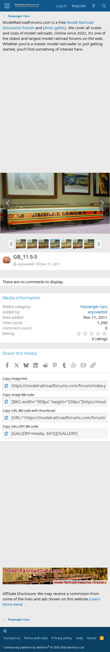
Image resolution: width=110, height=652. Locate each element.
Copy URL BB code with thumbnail (29, 410)
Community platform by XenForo (44, 647)
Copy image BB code (18, 394)
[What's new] (94, 5)
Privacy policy (61, 638)
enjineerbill (25, 264)
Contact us (12, 638)
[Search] (104, 5)
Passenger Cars (94, 306)
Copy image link (15, 378)
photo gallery (54, 27)
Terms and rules (36, 638)
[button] (11, 244)
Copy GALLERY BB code (20, 426)
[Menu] (7, 6)
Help (79, 638)
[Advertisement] (55, 112)
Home (91, 638)
